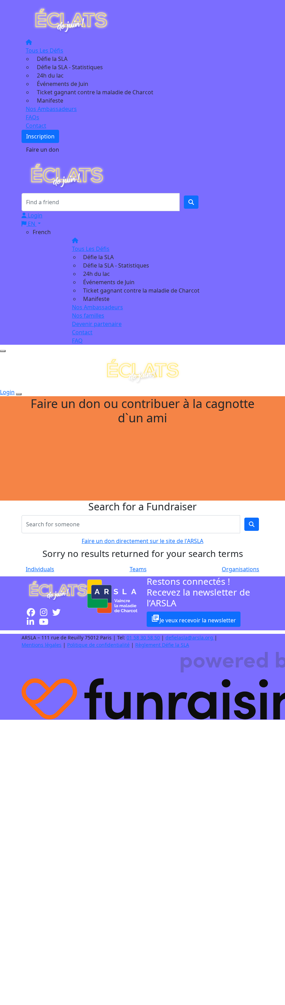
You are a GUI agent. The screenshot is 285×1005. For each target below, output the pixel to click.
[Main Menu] (3, 351)
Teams (138, 569)
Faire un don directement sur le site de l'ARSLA (142, 541)
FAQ (77, 340)
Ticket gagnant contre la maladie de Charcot (95, 92)
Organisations (240, 569)
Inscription (40, 136)
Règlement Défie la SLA (162, 644)
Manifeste (50, 100)
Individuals (40, 569)
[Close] (19, 394)
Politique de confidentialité (98, 644)
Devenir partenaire (97, 324)
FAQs (32, 117)
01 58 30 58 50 (143, 637)
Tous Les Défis (44, 50)
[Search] (191, 202)
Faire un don (42, 149)
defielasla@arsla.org (189, 637)
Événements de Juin (62, 84)
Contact (36, 125)
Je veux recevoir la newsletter (193, 619)
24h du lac (50, 75)
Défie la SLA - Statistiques (70, 67)
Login (34, 215)
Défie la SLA (52, 59)
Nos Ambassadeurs (51, 109)
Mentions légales (42, 644)
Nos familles (88, 315)
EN (31, 224)
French (42, 232)
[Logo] (71, 20)
